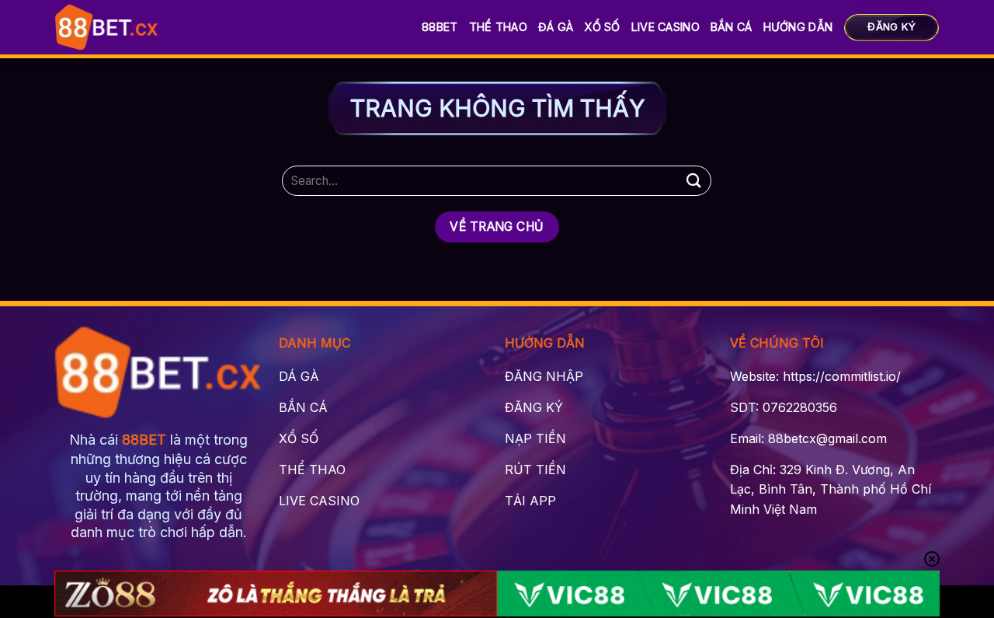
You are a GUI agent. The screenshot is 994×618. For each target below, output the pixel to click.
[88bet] (106, 27)
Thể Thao (498, 26)
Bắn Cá (731, 26)
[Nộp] (693, 181)
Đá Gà (555, 26)
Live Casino (665, 26)
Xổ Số (602, 26)
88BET (439, 26)
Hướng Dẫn (798, 26)
